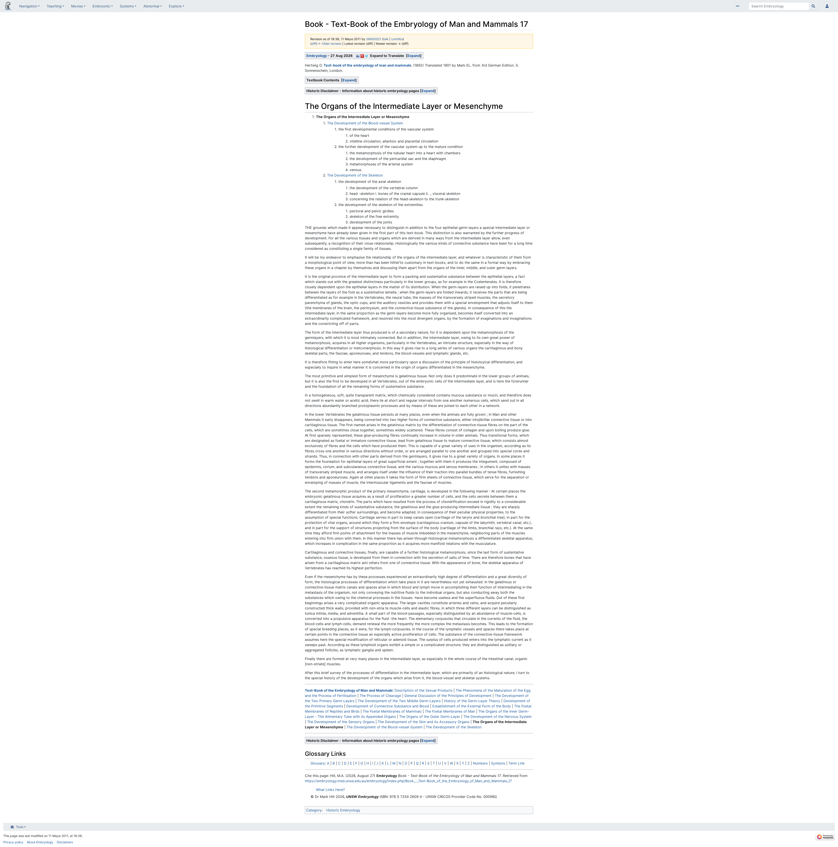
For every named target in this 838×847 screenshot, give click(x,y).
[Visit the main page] (7, 6)
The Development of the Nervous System (497, 716)
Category (314, 810)
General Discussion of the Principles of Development (447, 695)
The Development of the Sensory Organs (340, 722)
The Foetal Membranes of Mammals (392, 711)
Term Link (516, 763)
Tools (19, 827)
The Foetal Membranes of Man (450, 711)
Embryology (316, 55)
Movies (77, 6)
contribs (397, 39)
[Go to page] (813, 6)
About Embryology (40, 842)
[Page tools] (738, 6)
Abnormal (151, 6)
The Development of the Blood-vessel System (365, 123)
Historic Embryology (343, 810)
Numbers (480, 763)
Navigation (28, 6)
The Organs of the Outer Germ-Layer (429, 716)
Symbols (498, 763)
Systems (127, 6)
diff (313, 43)
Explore (175, 6)
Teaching (54, 6)
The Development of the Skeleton (355, 175)
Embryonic (101, 6)
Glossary (318, 763)
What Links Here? (330, 789)
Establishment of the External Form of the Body (471, 706)
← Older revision (330, 43)
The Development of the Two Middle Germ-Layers (399, 701)
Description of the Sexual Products (423, 690)
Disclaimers (65, 842)
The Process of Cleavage (380, 695)
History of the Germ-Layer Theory (472, 701)
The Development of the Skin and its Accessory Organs (423, 722)
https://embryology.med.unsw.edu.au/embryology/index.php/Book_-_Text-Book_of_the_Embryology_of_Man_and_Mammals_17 (408, 781)
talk (385, 39)
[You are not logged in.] (828, 6)
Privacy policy (13, 842)
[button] (414, 55)
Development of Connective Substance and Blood (387, 706)
